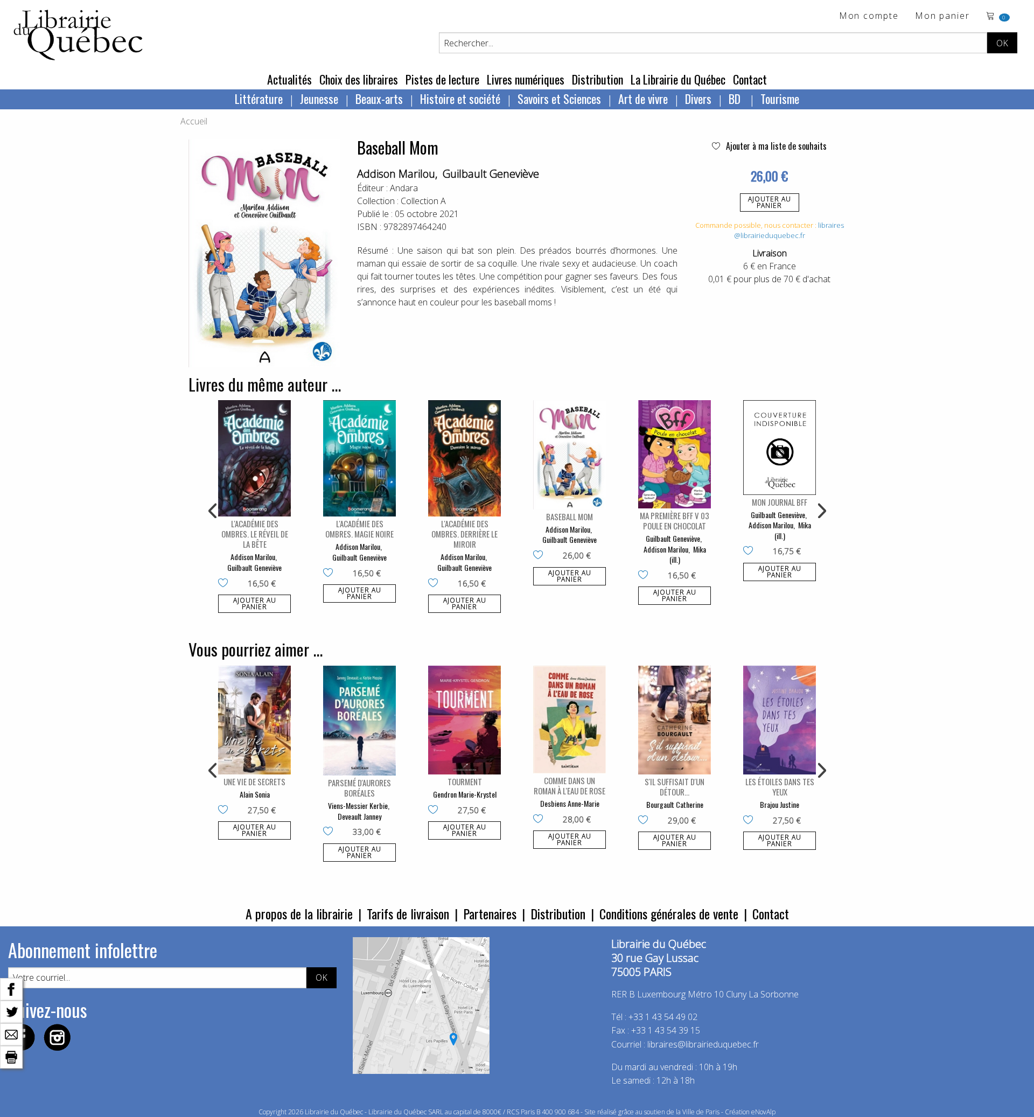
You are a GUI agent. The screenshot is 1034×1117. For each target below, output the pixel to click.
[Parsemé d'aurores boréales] (359, 721)
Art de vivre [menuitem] (643, 98)
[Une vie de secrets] (254, 720)
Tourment (465, 781)
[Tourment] (464, 720)
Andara (404, 188)
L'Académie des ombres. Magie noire (359, 529)
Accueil (193, 121)
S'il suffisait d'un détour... (674, 787)
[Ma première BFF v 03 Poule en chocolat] (674, 454)
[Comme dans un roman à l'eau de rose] (569, 720)
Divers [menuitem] (698, 98)
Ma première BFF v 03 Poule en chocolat (674, 520)
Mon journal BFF (779, 502)
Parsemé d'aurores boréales (359, 788)
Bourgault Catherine (674, 804)
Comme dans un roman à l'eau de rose (569, 785)
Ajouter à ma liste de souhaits (775, 145)
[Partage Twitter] (11, 1011)
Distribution (597, 79)
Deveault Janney (359, 816)
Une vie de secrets (254, 781)
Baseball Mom (569, 516)
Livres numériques (525, 79)
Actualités (289, 79)
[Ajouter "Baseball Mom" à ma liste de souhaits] (540, 556)
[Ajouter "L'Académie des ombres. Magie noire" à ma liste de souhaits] (330, 574)
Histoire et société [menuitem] (460, 98)
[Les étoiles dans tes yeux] (779, 720)
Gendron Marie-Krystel (465, 794)
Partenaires (489, 913)
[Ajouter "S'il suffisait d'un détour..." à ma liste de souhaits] (645, 821)
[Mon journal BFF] (779, 447)
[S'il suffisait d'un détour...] (674, 720)
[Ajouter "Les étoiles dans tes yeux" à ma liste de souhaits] (750, 821)
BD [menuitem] (736, 98)
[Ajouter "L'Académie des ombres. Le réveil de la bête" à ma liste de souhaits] (225, 584)
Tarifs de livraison (408, 913)
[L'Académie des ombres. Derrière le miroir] (464, 458)
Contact (750, 79)
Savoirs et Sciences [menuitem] (559, 98)
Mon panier (942, 16)
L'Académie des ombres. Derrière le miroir (464, 534)
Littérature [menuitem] (259, 98)
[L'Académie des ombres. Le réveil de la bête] (254, 458)
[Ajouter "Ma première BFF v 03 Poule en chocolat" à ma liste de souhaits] (645, 576)
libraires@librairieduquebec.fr (789, 230)
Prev (213, 511)
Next (820, 511)
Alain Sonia (255, 794)
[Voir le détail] (254, 458)
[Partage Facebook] (11, 988)
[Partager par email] (11, 1033)
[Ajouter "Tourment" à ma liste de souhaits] (435, 810)
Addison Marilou (396, 173)
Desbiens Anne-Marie (569, 803)
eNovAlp (763, 1111)
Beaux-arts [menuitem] (379, 98)
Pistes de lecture (442, 79)
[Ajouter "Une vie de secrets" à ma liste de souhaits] (225, 810)
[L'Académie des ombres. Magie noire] (359, 458)
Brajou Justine (779, 804)
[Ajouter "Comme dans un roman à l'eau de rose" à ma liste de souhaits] (540, 820)
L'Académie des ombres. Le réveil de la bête (254, 534)
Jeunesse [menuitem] (319, 98)
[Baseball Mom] (569, 454)
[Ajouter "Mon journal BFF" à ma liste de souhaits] (750, 551)
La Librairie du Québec (678, 79)
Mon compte (869, 16)
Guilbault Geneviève (491, 173)
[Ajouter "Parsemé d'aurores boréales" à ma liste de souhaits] (330, 832)
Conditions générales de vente (668, 913)
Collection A (423, 201)
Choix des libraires (358, 79)
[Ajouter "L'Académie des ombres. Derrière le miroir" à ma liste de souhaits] (435, 584)
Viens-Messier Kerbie (358, 805)
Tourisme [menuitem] (779, 98)
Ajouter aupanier (769, 202)
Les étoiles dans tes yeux (779, 787)
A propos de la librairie (299, 913)
